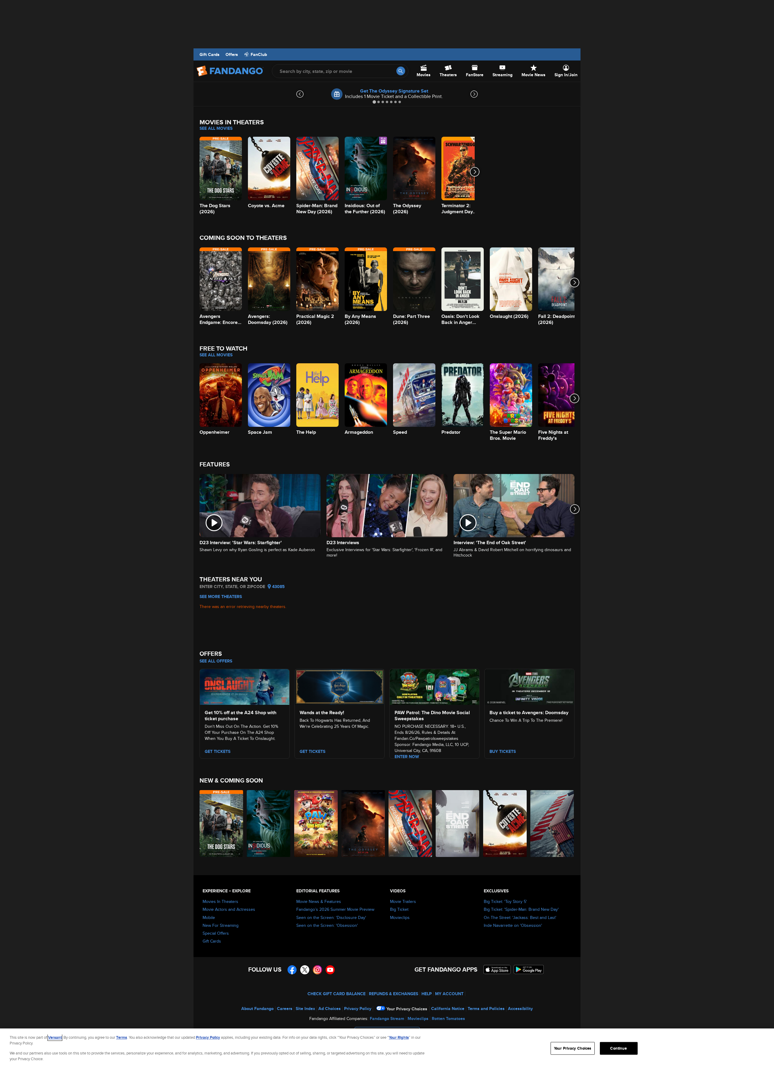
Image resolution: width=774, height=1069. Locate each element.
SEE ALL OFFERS (216, 661)
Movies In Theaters (220, 901)
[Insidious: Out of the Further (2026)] (269, 823)
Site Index (305, 1008)
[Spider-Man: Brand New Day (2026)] (411, 823)
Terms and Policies (486, 1008)
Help (426, 994)
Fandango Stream (387, 1018)
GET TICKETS (217, 751)
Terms (121, 1037)
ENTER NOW (407, 757)
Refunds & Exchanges (393, 994)
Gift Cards (210, 54)
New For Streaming (221, 925)
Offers (232, 54)
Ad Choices (329, 1008)
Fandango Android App (529, 969)
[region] (387, 1048)
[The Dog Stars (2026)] (222, 823)
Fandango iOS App (497, 969)
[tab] (374, 101)
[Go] (400, 71)
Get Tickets (312, 751)
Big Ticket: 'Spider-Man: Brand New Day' (521, 909)
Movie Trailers (403, 901)
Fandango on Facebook (292, 969)
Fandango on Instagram (317, 969)
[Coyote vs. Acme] (505, 823)
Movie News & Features (318, 901)
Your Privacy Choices (406, 1009)
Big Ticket (399, 909)
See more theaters (221, 596)
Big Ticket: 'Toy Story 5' (505, 901)
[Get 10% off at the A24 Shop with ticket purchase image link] (244, 686)
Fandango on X (304, 969)
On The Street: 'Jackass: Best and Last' (520, 917)
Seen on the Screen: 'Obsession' (327, 925)
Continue (618, 1048)
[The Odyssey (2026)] (363, 823)
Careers (284, 1008)
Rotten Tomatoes (448, 1018)
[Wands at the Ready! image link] (339, 686)
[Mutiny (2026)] (552, 823)
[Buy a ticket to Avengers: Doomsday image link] (529, 686)
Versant (55, 1037)
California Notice (447, 1008)
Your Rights (399, 1037)
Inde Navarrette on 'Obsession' (513, 925)
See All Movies (216, 128)
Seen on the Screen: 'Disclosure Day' (331, 917)
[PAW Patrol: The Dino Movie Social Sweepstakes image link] (434, 686)
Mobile (209, 917)
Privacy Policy (357, 1008)
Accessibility (520, 1008)
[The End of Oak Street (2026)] (458, 823)
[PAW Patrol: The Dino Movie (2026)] (316, 823)
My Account (449, 994)
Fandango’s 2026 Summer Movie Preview (335, 909)
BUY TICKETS (502, 751)
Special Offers (216, 933)
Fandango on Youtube (330, 969)
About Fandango (257, 1008)
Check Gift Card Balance (336, 994)
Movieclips (400, 917)
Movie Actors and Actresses (229, 909)
